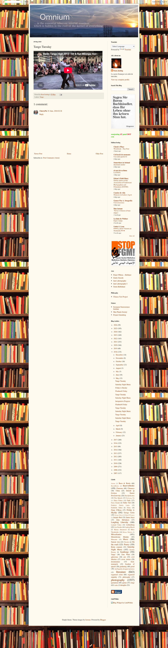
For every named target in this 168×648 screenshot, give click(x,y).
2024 (116, 332)
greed (132, 566)
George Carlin (129, 512)
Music (125, 539)
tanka (116, 585)
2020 (116, 345)
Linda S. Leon (119, 226)
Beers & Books (124, 483)
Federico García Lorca (120, 505)
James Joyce (130, 517)
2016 (116, 443)
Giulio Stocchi (118, 278)
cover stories (126, 559)
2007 (116, 473)
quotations (114, 582)
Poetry (126, 544)
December (119, 355)
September (120, 365)
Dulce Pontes (118, 500)
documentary (115, 561)
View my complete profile (120, 79)
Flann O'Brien (116, 510)
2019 (116, 348)
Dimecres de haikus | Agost (123, 195)
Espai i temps (118, 221)
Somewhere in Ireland (122, 162)
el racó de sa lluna (120, 170)
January (119, 435)
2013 (116, 453)
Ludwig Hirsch (129, 527)
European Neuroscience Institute (121, 308)
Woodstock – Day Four (121, 149)
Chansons (119, 488)
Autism (113, 483)
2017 (116, 440)
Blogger (103, 620)
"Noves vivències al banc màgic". (122, 211)
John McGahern (122, 520)
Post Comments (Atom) (51, 158)
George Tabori (119, 515)
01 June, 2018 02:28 (55, 111)
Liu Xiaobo (118, 527)
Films (129, 508)
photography (118, 580)
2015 (116, 446)
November (120, 358)
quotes (124, 582)
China (118, 490)
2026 (116, 325)
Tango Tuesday (120, 381)
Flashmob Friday (121, 391)
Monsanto (114, 539)
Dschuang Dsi (130, 498)
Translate (128, 49)
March (118, 429)
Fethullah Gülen (116, 508)
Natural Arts (115, 542)
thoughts (123, 585)
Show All (131, 236)
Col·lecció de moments (122, 154)
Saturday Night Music (123, 384)
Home (69, 153)
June (117, 375)
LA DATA (117, 172)
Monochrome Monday (120, 537)
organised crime (117, 574)
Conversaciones (119, 203)
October (119, 361)
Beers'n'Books (128, 485)
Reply (41, 114)
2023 (116, 335)
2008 (116, 470)
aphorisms (114, 557)
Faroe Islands (115, 503)
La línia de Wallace (121, 218)
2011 (116, 460)
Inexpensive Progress (122, 401)
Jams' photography (119, 281)
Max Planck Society (120, 312)
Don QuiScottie (129, 496)
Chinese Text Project (120, 297)
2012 (116, 456)
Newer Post (38, 153)
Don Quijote (118, 498)
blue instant (118, 208)
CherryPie (43, 111)
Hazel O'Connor (129, 515)
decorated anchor (119, 164)
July (117, 371)
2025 (116, 328)
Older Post (99, 153)
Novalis (126, 542)
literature (121, 572)
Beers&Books (115, 486)
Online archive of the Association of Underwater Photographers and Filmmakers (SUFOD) (123, 183)
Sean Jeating (118, 70)
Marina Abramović (120, 530)
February (119, 432)
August (118, 368)
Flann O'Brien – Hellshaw (122, 275)
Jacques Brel (117, 517)
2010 (116, 463)
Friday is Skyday (121, 388)
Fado (128, 500)
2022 (116, 338)
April (118, 425)
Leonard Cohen (116, 525)
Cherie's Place (119, 146)
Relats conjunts (116, 547)
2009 (116, 466)
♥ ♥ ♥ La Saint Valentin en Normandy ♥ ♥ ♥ (122, 229)
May (117, 378)
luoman (88, 620)
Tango (42, 97)
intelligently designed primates (124, 569)
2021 (116, 342)
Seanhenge (124, 551)
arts (124, 557)
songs (132, 582)
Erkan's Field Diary (121, 178)
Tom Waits (125, 554)
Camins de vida (119, 192)
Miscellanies (116, 534)
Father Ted (127, 502)
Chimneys (131, 488)
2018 (116, 352)
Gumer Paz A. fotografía (123, 200)
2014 (116, 450)
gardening (123, 566)
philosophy (126, 577)
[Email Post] (60, 94)
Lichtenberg (130, 525)
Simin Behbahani (119, 286)
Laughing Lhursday (119, 522)
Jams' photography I (120, 284)
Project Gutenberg (119, 315)
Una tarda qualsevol (120, 156)
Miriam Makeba (127, 532)
